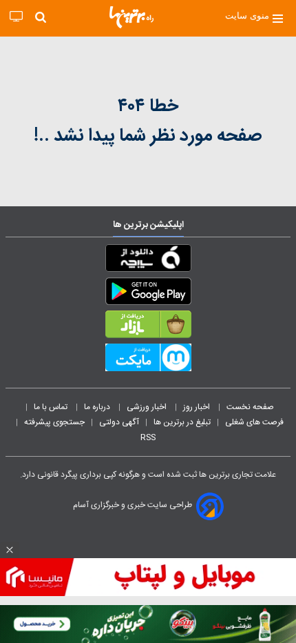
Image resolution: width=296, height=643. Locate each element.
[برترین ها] (131, 17)
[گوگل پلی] (148, 293)
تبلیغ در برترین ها (182, 422)
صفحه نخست (250, 407)
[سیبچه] (148, 260)
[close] (9, 550)
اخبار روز (197, 407)
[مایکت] (148, 360)
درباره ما (98, 407)
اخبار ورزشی (148, 407)
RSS (148, 437)
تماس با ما (52, 407)
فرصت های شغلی (254, 422)
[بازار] (148, 327)
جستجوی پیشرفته (54, 422)
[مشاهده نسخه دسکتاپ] (16, 17)
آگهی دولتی (119, 422)
